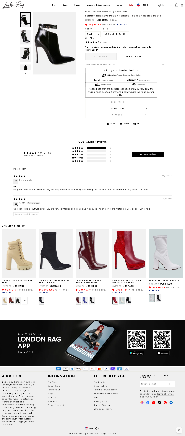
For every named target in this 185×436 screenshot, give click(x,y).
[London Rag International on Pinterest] (165, 402)
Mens (119, 5)
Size (105, 29)
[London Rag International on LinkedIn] (171, 402)
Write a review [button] (148, 154)
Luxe (65, 5)
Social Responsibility (58, 405)
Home (87, 12)
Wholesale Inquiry (103, 409)
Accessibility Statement (106, 393)
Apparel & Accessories (98, 5)
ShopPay (52, 401)
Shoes (77, 5)
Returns (117, 115)
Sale (131, 5)
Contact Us (100, 382)
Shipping (108, 70)
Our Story (52, 382)
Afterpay (52, 397)
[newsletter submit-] (172, 384)
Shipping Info (100, 386)
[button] (91, 42)
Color (88, 29)
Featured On (54, 389)
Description (117, 102)
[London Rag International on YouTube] (153, 402)
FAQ (96, 397)
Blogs (51, 393)
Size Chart (90, 38)
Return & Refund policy (105, 389)
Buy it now (133, 56)
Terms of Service (102, 405)
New (54, 5)
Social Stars (54, 386)
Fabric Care (117, 108)
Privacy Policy (100, 401)
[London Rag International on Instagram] (142, 402)
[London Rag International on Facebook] (148, 402)
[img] (19, 176)
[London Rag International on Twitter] (159, 402)
